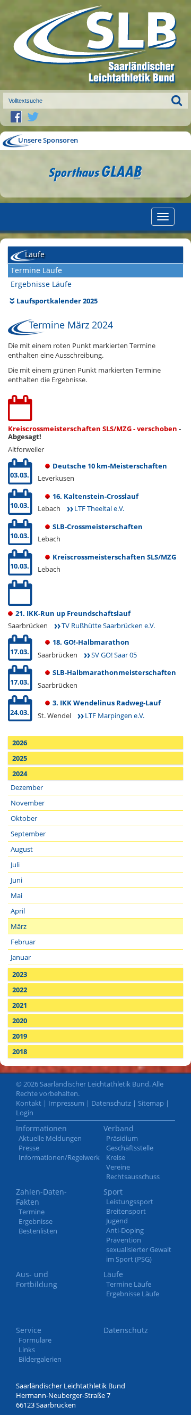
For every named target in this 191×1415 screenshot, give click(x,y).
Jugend (117, 1220)
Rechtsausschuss (133, 1176)
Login (24, 1112)
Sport (113, 1192)
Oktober (24, 818)
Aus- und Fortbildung (36, 1279)
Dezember (27, 787)
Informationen (41, 1128)
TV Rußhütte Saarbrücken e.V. (108, 625)
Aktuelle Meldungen (50, 1138)
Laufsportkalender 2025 (57, 301)
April (18, 911)
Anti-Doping (125, 1230)
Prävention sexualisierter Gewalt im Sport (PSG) (138, 1249)
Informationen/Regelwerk (59, 1157)
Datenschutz (111, 1103)
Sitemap (151, 1103)
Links (27, 1349)
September (28, 833)
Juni (16, 880)
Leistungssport (129, 1201)
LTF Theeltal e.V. (99, 508)
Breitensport (126, 1211)
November (28, 803)
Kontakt (28, 1103)
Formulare (35, 1340)
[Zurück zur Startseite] (95, 45)
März (19, 926)
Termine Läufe (36, 270)
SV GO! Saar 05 (114, 655)
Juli (15, 864)
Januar (21, 957)
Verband (118, 1128)
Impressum (66, 1103)
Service (28, 1330)
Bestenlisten (38, 1231)
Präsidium (122, 1138)
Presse (29, 1148)
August (22, 849)
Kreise (115, 1157)
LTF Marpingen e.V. (114, 715)
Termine (32, 1211)
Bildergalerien (40, 1359)
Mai (16, 895)
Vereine (118, 1167)
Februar (23, 942)
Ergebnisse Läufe (41, 284)
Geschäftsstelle (129, 1148)
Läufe (113, 1274)
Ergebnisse (36, 1221)
